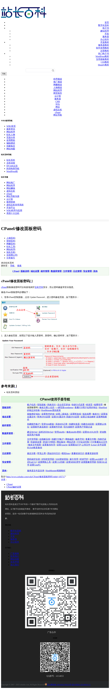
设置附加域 (75, 414)
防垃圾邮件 (69, 427)
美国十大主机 (12, 213)
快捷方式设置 (78, 404)
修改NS (96, 414)
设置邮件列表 (55, 427)
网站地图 (10, 149)
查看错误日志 (77, 453)
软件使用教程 (102, 48)
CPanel (15, 271)
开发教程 (104, 42)
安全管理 (87, 271)
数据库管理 (56, 271)
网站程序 (57, 90)
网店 (58, 107)
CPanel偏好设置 (13, 487)
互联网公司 (11, 255)
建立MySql (32, 432)
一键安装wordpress (64, 407)
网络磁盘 (69, 439)
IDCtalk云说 (12, 166)
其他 (95, 271)
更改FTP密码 (49, 442)
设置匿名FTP (75, 445)
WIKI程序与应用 (14, 210)
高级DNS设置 (72, 417)
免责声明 (14, 562)
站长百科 (10, 160)
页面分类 (10, 137)
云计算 (57, 96)
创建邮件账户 (33, 424)
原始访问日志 (53, 453)
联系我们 (14, 556)
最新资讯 (10, 129)
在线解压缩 (44, 439)
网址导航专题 (12, 196)
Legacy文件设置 (98, 445)
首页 (107, 22)
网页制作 (57, 93)
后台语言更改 (63, 404)
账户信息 (31, 404)
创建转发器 (74, 424)
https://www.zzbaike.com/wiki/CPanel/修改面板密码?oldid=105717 (35, 477)
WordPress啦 (12, 171)
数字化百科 (103, 25)
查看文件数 (90, 439)
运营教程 (104, 51)
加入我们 (14, 565)
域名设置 (35, 271)
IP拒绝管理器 (47, 459)
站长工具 (10, 246)
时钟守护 (84, 459)
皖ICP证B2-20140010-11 (81, 685)
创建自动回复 (87, 424)
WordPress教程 (102, 56)
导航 (4, 74)
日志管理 (77, 271)
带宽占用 (41, 453)
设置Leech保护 (97, 459)
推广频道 (57, 82)
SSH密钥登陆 (62, 459)
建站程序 (104, 31)
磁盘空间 (79, 439)
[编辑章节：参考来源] (15, 386)
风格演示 (51, 404)
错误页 (89, 404)
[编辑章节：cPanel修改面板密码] (31, 281)
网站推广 (10, 182)
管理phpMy (59, 432)
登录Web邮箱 (47, 424)
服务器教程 (103, 45)
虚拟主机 (57, 110)
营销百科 (10, 241)
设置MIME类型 (73, 462)
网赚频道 (57, 84)
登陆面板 (41, 404)
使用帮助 (10, 140)
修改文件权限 (34, 445)
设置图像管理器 (88, 462)
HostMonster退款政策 (51, 410)
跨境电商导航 (12, 168)
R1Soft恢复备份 (35, 447)
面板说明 (25, 271)
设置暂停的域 (47, 414)
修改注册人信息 (46, 407)
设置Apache (62, 445)
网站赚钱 (10, 188)
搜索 (19, 266)
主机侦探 (10, 163)
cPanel (58, 112)
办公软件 (104, 39)
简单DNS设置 (43, 417)
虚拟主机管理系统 (15, 205)
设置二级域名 (62, 414)
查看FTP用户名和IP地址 (86, 407)
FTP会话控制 (83, 442)
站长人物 (10, 134)
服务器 (105, 36)
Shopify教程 (103, 65)
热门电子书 (103, 53)
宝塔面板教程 (102, 59)
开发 (107, 34)
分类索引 (10, 258)
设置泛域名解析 (88, 417)
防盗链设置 (36, 442)
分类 (3, 479)
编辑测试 (10, 143)
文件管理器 (32, 439)
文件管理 (67, 271)
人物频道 (57, 87)
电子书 (105, 28)
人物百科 (10, 238)
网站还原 (71, 442)
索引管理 (74, 459)
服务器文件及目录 (35, 470)
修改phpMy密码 (73, 432)
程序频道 (57, 79)
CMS (57, 101)
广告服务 (14, 553)
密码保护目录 (33, 459)
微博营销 (10, 202)
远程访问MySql (46, 432)
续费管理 (98, 404)
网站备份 (61, 442)
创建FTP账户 (58, 439)
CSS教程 (105, 62)
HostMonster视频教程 (55, 470)
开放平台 (10, 207)
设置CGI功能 (58, 462)
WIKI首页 (11, 126)
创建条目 (10, 146)
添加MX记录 (61, 424)
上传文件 (86, 445)
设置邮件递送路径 (39, 427)
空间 (41, 287)
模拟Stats (66, 453)
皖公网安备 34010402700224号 (59, 685)
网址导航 (57, 115)
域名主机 (10, 252)
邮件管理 (45, 271)
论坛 (58, 104)
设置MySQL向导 (90, 432)
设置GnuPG (35, 465)
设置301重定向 (59, 417)
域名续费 (86, 414)
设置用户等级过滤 (83, 427)
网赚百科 (10, 244)
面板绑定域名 (33, 414)
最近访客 (31, 453)
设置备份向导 (48, 445)
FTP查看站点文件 (99, 442)
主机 (37, 287)
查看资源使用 (91, 453)
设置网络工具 (44, 462)
